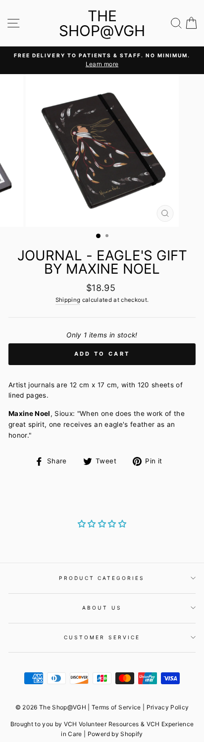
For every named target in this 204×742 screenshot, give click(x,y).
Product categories (102, 578)
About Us (101, 608)
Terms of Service (116, 707)
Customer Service (102, 637)
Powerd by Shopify (115, 734)
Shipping (68, 299)
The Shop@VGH (102, 23)
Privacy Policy (168, 707)
